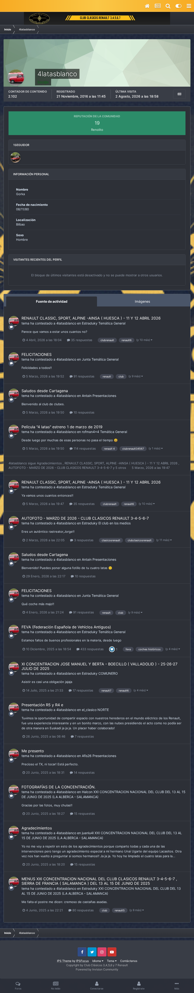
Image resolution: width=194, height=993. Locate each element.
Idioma (97, 961)
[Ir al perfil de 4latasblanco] (14, 321)
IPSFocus (82, 961)
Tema (111, 961)
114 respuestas (84, 448)
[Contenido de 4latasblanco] (179, 94)
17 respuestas (82, 690)
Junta (86, 359)
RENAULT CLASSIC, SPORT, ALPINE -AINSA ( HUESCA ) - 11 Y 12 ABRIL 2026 (91, 318)
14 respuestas (84, 772)
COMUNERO (108, 673)
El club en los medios (114, 523)
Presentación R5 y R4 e (42, 704)
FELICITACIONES (37, 354)
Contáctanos (128, 961)
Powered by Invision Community (97, 969)
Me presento (33, 750)
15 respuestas (84, 813)
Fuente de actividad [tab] (51, 301)
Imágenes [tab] (142, 301)
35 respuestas (81, 340)
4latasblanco (66, 323)
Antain (87, 396)
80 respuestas (82, 910)
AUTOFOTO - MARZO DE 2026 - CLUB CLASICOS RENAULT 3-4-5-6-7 (61, 468)
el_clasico (89, 710)
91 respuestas (83, 376)
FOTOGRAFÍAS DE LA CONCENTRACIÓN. (58, 787)
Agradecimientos (50, 463)
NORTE (103, 710)
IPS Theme (64, 961)
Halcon (87, 792)
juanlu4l (88, 833)
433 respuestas (91, 649)
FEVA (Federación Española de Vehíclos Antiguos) (66, 627)
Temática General (111, 323)
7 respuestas (84, 736)
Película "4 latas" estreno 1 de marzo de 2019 (62, 426)
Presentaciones (104, 396)
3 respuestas (83, 540)
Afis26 (87, 756)
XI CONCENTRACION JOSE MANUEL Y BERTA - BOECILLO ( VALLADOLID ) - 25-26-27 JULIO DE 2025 (99, 666)
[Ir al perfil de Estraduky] (15, 157)
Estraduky (89, 323)
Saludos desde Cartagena (45, 390)
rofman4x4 (90, 432)
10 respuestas (83, 412)
